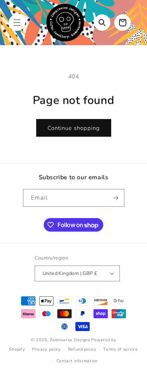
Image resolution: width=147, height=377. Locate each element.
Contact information (77, 361)
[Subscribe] (115, 198)
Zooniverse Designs (70, 340)
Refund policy (82, 349)
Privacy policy (46, 349)
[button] (17, 22)
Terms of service (120, 349)
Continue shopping (73, 128)
